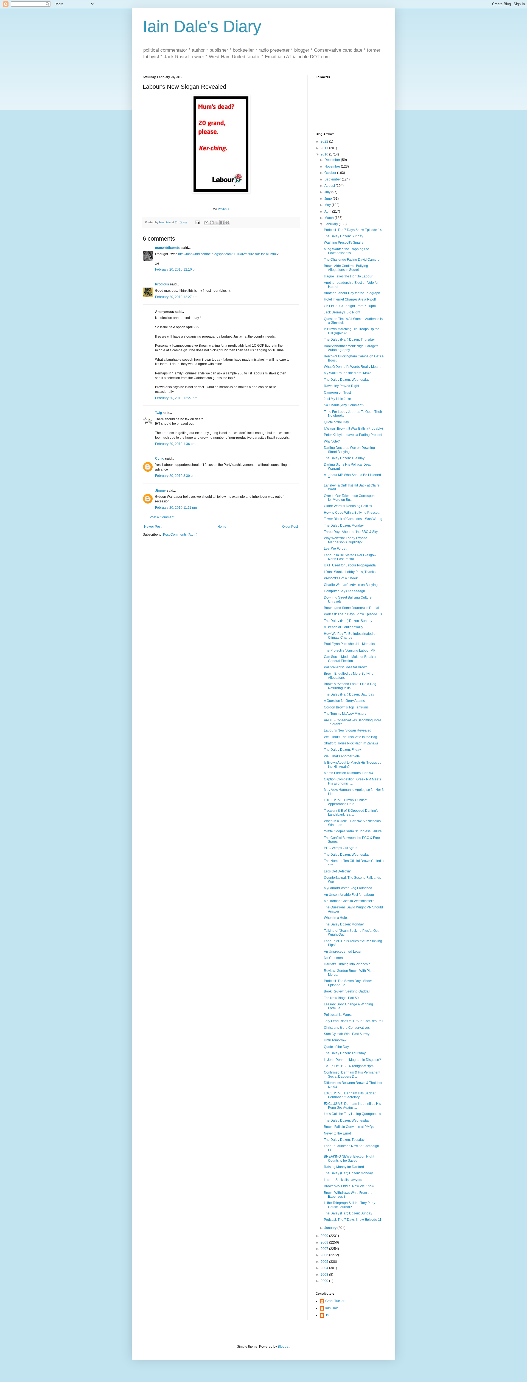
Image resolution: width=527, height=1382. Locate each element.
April (328, 211)
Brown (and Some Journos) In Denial (351, 608)
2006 (325, 1255)
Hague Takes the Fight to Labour (348, 276)
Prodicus (223, 208)
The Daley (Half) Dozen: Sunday (348, 621)
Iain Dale (332, 1308)
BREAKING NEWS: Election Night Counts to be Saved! (349, 1158)
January (330, 1228)
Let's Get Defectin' (337, 871)
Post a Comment (162, 517)
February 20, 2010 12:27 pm (176, 297)
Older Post (290, 527)
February (331, 224)
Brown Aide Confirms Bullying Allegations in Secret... (346, 268)
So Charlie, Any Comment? (344, 405)
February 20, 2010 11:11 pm (176, 508)
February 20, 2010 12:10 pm (176, 269)
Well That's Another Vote (342, 756)
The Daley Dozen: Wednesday (346, 380)
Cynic (159, 458)
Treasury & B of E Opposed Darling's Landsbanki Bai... (351, 812)
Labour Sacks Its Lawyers (343, 1180)
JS (327, 1315)
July (327, 192)
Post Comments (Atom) (180, 534)
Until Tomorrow (335, 1040)
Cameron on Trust (337, 392)
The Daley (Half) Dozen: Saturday (349, 694)
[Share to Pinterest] (227, 222)
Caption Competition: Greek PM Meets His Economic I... (352, 781)
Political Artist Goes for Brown (346, 667)
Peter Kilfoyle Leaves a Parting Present (353, 435)
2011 (325, 148)
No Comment (334, 958)
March (329, 218)
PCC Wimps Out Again (340, 848)
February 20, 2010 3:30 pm (175, 476)
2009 (325, 1236)
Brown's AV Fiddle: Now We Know (349, 1186)
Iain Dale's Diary (202, 26)
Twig (158, 413)
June (328, 199)
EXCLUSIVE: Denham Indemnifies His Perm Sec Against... (352, 1106)
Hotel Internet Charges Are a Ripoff (350, 299)
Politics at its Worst (338, 1015)
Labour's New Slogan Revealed (347, 730)
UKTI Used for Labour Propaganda (350, 565)
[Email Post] (197, 222)
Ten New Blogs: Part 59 (341, 998)
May (328, 205)
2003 (325, 1275)
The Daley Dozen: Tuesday (344, 458)
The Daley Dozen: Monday (344, 525)
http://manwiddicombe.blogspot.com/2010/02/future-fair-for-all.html (227, 254)
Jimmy (160, 491)
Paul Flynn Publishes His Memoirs (349, 644)
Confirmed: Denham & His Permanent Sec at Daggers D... (352, 1074)
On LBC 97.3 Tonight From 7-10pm (350, 306)
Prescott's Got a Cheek (341, 578)
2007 (325, 1249)
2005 (325, 1262)
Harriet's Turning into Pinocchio (347, 964)
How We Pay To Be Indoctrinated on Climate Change (350, 635)
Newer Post (152, 527)
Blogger (283, 1346)
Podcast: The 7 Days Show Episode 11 (353, 1220)
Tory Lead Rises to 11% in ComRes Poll (353, 1021)
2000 (325, 1281)
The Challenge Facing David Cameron (353, 260)
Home (221, 527)
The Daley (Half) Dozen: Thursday (349, 339)
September (333, 179)
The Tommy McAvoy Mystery (345, 714)
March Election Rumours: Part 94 (348, 773)
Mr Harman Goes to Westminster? (349, 901)
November (332, 166)
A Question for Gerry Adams (344, 701)
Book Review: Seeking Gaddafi (347, 991)
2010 (325, 154)
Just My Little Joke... (339, 399)
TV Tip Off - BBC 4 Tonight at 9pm (349, 1066)
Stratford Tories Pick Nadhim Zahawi (351, 743)
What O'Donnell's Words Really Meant (352, 367)
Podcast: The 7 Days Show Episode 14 (353, 230)
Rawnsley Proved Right (341, 386)
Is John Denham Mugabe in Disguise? (352, 1060)
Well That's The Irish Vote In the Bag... (352, 737)
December (332, 160)
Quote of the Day (336, 422)
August (330, 186)
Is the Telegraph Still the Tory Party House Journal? (349, 1205)
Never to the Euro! (337, 1133)
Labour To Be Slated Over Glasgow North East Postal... (350, 557)
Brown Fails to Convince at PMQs (349, 1127)
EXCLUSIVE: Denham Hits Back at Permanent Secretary (349, 1095)
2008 (325, 1242)
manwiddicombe (168, 248)
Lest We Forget (335, 548)
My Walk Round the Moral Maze (347, 373)
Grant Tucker (334, 1301)
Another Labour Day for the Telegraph (352, 293)
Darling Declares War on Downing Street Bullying (349, 450)
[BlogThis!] (211, 222)
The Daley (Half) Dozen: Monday (348, 1173)
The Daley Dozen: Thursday (345, 1053)
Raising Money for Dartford (344, 1167)
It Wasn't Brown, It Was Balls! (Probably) (353, 428)
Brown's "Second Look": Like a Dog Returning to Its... (350, 686)
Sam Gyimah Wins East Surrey (346, 1034)
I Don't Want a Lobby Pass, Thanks (349, 572)
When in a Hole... (336, 918)
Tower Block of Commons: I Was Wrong (353, 519)
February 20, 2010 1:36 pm (175, 444)
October (330, 173)
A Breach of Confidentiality (343, 627)
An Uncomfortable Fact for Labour (349, 895)
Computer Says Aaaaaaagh (344, 591)
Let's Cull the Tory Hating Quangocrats (352, 1114)
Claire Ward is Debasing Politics (348, 506)
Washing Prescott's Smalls (343, 242)
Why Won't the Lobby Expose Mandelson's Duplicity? (345, 540)
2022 (325, 141)
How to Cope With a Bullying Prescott (351, 513)
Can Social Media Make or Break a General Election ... (350, 659)
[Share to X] (217, 222)
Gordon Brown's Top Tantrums (346, 707)
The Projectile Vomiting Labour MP (349, 650)
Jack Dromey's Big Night (342, 312)
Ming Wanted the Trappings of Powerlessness (346, 251)
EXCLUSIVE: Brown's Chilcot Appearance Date (345, 802)
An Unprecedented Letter (342, 951)
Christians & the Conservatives (347, 1028)
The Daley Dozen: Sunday (343, 236)
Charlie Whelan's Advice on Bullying (351, 585)
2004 (325, 1268)
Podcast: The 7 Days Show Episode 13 (353, 614)
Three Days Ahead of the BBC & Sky (351, 532)
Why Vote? (332, 441)
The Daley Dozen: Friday (342, 750)
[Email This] (206, 222)
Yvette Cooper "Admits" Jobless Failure (353, 831)
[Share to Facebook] (222, 222)
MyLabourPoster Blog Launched (348, 888)
